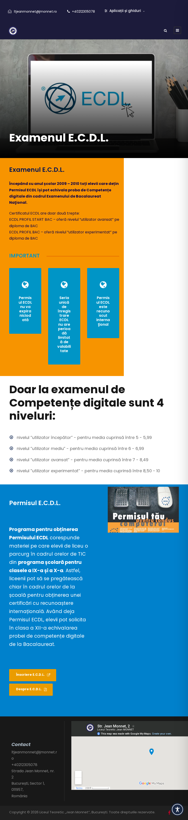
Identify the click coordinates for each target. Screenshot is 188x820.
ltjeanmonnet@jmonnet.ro (35, 11)
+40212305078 (83, 11)
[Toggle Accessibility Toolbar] (177, 809)
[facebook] (169, 813)
